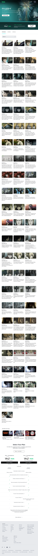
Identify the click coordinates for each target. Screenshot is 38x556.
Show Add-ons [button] (18, 517)
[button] (4, 31)
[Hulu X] (5, 547)
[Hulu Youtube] (7, 547)
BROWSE (3, 523)
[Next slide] (36, 433)
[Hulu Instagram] (9, 547)
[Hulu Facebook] (3, 547)
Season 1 (4, 36)
